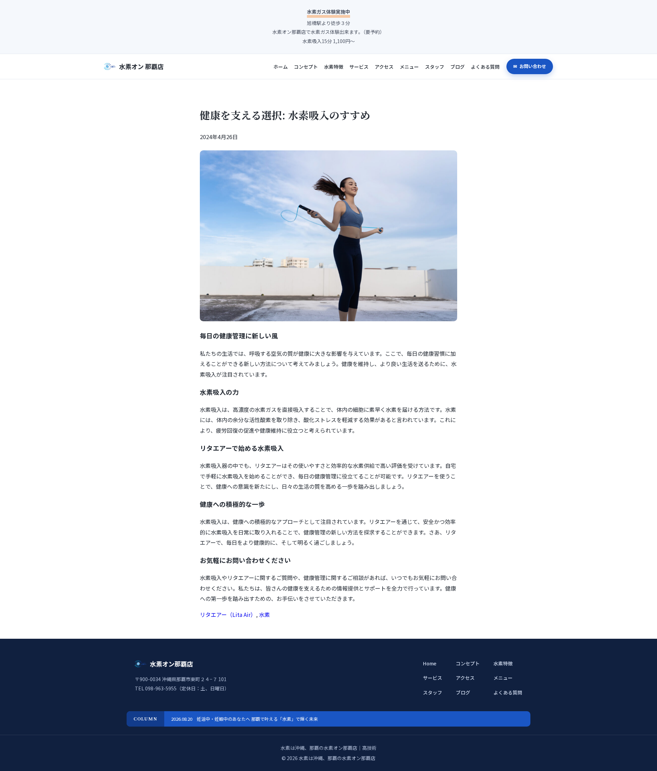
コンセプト (306, 67)
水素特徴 (333, 67)
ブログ (457, 67)
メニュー (409, 67)
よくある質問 (485, 67)
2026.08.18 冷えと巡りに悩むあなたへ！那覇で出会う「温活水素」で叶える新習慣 (255, 719)
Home (429, 663)
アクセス (384, 67)
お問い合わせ (532, 66)
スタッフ (434, 67)
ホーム (280, 67)
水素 (264, 614)
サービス (359, 67)
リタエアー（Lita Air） (228, 614)
